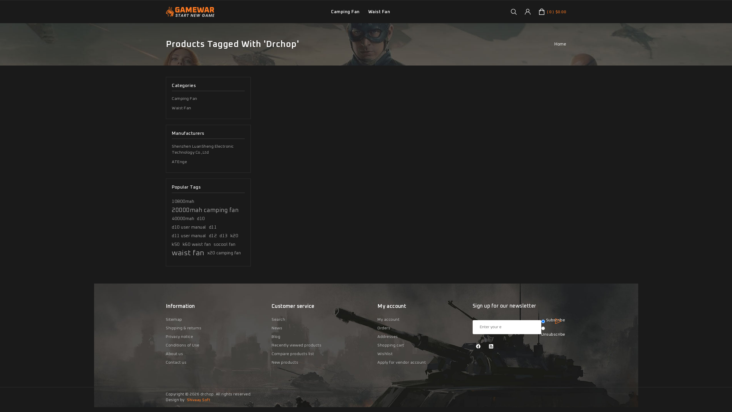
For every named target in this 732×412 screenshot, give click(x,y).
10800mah (183, 201)
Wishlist (385, 354)
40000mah (183, 219)
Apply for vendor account (401, 362)
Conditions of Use (183, 345)
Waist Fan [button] (379, 12)
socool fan (224, 244)
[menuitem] (345, 11)
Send (558, 321)
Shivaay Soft (198, 400)
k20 (234, 236)
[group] (514, 12)
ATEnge (179, 162)
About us (174, 354)
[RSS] (491, 347)
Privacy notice (179, 337)
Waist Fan (181, 108)
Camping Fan (184, 99)
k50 (176, 244)
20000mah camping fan (205, 210)
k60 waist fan (197, 244)
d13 (224, 236)
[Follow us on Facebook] (478, 347)
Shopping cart (390, 345)
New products (285, 362)
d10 (201, 219)
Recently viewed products (296, 345)
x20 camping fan (224, 253)
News (277, 328)
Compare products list (293, 354)
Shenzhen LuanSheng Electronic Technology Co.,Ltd (203, 149)
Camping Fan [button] (345, 12)
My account (388, 320)
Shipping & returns (183, 328)
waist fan (188, 253)
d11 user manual (189, 236)
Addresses (387, 337)
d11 (213, 227)
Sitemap (174, 320)
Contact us (176, 362)
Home (560, 44)
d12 (213, 236)
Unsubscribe (553, 334)
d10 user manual (189, 227)
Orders (383, 328)
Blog (276, 337)
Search (278, 320)
